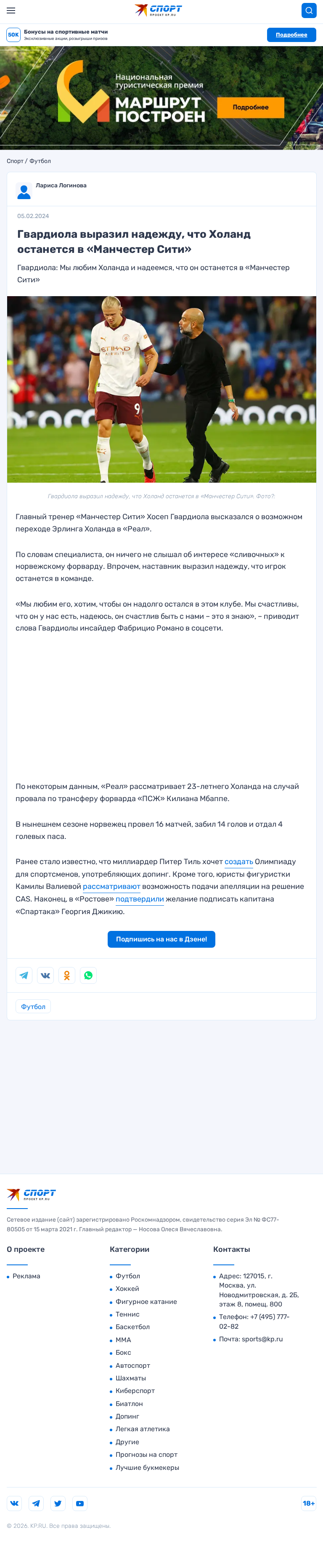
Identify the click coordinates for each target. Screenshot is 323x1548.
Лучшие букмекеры (147, 1468)
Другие (127, 1442)
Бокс (123, 1352)
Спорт (15, 161)
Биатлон (129, 1404)
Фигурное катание (146, 1302)
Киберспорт (135, 1391)
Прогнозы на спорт (146, 1455)
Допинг (127, 1416)
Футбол (40, 161)
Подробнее (291, 35)
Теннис (128, 1314)
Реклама (26, 1276)
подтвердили (140, 899)
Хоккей (127, 1289)
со (229, 861)
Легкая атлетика (143, 1429)
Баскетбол (133, 1327)
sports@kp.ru (262, 1339)
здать (243, 861)
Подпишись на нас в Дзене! (161, 939)
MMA (123, 1340)
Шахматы (131, 1378)
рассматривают (111, 886)
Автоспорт (133, 1365)
